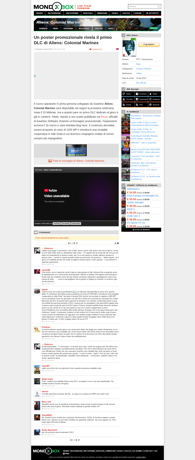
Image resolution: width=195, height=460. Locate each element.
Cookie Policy (141, 457)
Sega (138, 64)
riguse (44, 289)
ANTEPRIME (72, 13)
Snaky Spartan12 (49, 430)
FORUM (137, 13)
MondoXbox (55, 7)
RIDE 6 (131, 209)
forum (104, 116)
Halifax (139, 73)
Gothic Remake (135, 202)
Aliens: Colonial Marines (59, 22)
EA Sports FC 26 (136, 222)
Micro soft (46, 402)
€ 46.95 (131, 205)
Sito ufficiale (141, 83)
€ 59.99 (131, 219)
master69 (46, 270)
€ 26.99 (131, 226)
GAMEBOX (43, 29)
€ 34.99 (131, 192)
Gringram (46, 327)
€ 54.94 (131, 199)
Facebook (65, 223)
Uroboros (48, 248)
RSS (66, 454)
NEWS (39, 13)
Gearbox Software (143, 69)
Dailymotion (75, 223)
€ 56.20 (131, 212)
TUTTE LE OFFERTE (142, 230)
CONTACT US (150, 451)
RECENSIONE (84, 29)
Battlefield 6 (133, 189)
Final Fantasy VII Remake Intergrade (144, 195)
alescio (45, 391)
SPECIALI (88, 13)
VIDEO (115, 13)
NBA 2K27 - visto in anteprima (143, 143)
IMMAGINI (102, 13)
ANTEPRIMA (68, 29)
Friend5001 (47, 415)
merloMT (46, 366)
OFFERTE (153, 13)
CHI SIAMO (137, 451)
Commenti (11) (95, 49)
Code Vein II (133, 216)
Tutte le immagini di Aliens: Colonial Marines (76, 160)
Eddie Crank (47, 379)
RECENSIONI (54, 13)
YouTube (56, 223)
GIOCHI (126, 13)
